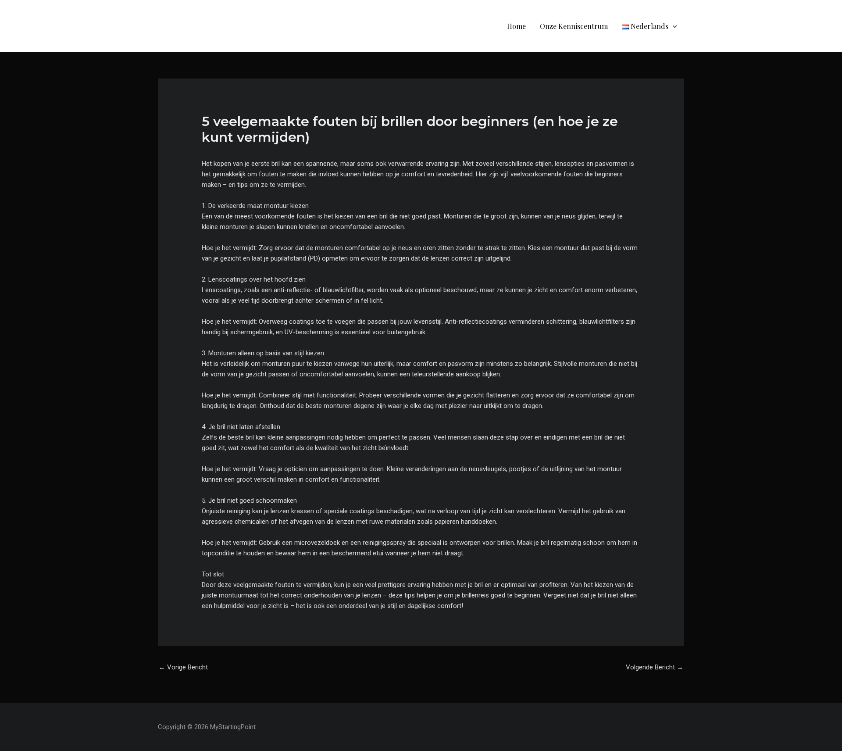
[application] (672, 26)
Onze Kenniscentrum (574, 26)
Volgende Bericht (654, 667)
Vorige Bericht (183, 667)
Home (516, 26)
